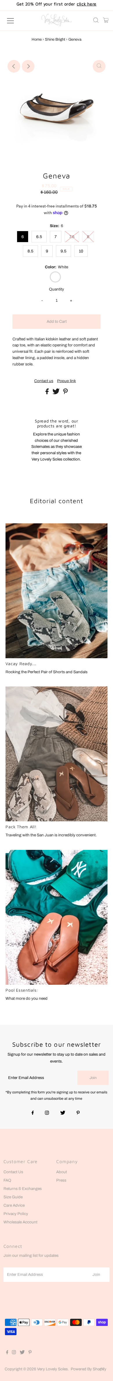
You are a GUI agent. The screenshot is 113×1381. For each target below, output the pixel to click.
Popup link (66, 381)
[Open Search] (96, 20)
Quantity (56, 289)
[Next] (28, 66)
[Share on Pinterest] (65, 393)
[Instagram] (46, 1113)
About (61, 1172)
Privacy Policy (15, 1214)
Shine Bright (55, 39)
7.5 (71, 237)
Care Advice (14, 1205)
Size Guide (13, 1197)
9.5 (63, 251)
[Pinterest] (78, 1113)
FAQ (7, 1180)
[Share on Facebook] (47, 393)
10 (81, 251)
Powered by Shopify (88, 1369)
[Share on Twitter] (56, 393)
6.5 (39, 237)
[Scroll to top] (101, 1369)
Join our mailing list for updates (31, 1255)
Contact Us (13, 1172)
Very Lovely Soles (52, 1369)
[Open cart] (106, 21)
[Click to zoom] (99, 66)
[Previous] (14, 66)
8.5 (30, 251)
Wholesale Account (20, 1222)
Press (61, 1180)
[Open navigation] (15, 21)
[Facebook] (32, 1113)
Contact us (43, 381)
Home (37, 39)
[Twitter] (63, 1113)
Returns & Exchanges (22, 1188)
